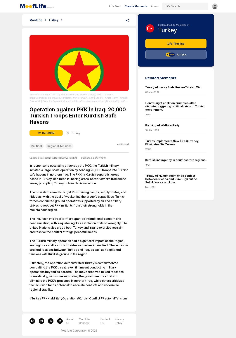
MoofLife (36, 20)
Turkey (53, 20)
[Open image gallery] (79, 63)
